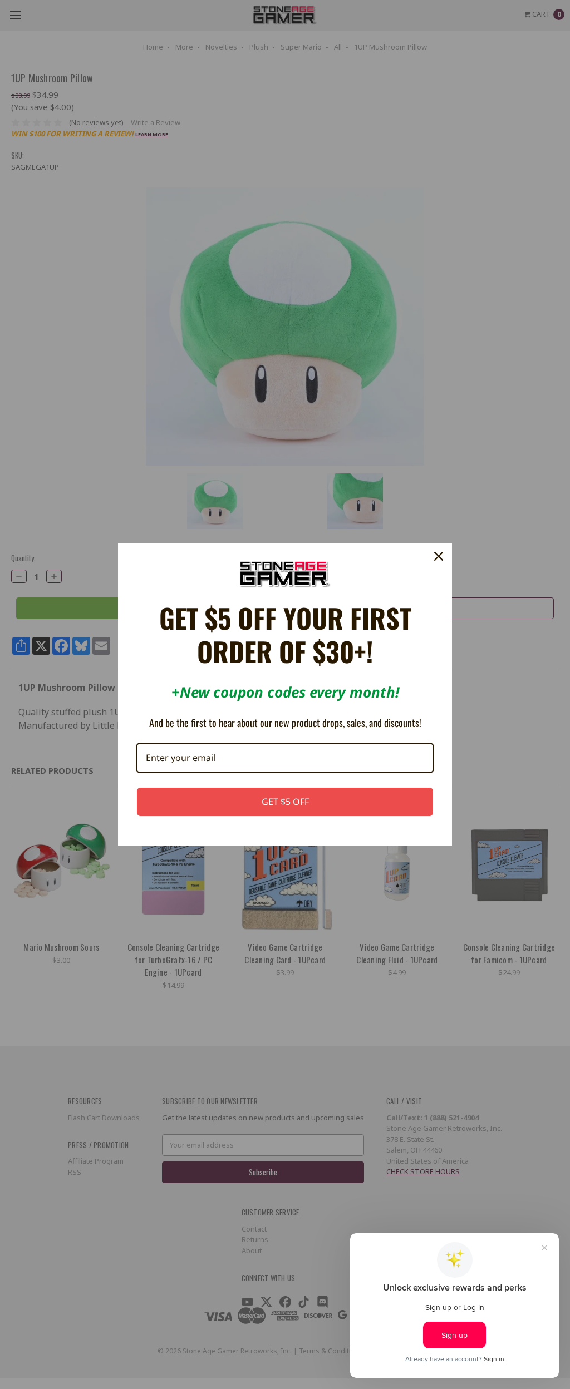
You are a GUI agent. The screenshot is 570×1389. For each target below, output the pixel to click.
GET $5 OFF (285, 801)
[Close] (438, 556)
